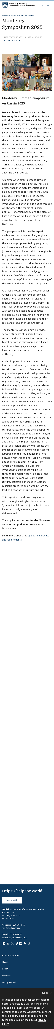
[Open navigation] (48, 5)
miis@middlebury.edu (11, 928)
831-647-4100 (8, 918)
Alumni (5, 962)
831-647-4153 (16, 934)
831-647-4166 (19, 925)
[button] (42, 5)
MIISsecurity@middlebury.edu (14, 937)
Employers (6, 975)
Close (45, 993)
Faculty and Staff (9, 982)
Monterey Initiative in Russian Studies (18, 15)
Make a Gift (12, 900)
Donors (5, 968)
